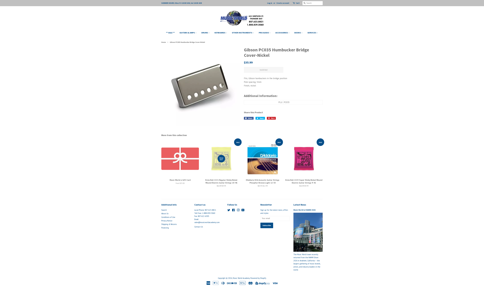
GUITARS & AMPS (187, 32)
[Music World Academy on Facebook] (233, 210)
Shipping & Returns (169, 224)
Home (163, 42)
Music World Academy (241, 278)
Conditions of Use (168, 217)
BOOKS (297, 32)
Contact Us (198, 227)
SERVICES (312, 32)
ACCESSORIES (281, 32)
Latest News (299, 204)
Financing (165, 228)
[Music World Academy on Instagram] (238, 210)
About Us (165, 213)
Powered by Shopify (258, 278)
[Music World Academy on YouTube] (242, 210)
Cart (298, 3)
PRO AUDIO (264, 32)
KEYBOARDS (220, 32)
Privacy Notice (166, 220)
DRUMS (204, 32)
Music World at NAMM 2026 (304, 210)
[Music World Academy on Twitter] (228, 210)
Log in (269, 3)
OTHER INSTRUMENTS (242, 32)
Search (164, 210)
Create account (282, 3)
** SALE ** (170, 32)
